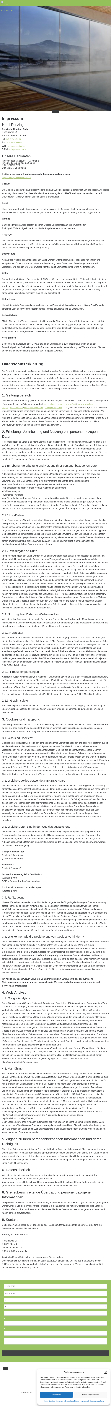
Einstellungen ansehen (90, 1395)
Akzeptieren (56, 1395)
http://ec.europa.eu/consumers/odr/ (16, 177)
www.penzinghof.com (33, 407)
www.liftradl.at (16, 407)
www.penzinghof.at (16, 146)
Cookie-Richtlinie (49, 1401)
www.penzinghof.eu (53, 407)
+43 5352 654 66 (14, 142)
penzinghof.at (50, 404)
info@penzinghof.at (17, 149)
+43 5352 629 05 (13, 139)
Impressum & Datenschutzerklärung (67, 1401)
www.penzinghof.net (67, 404)
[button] (105, 1372)
